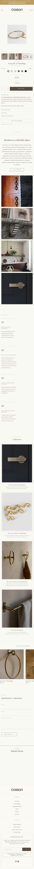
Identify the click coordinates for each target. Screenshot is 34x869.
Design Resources (17, 806)
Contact (17, 811)
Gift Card (17, 814)
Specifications (5, 109)
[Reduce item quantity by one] (2, 89)
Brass (8, 71)
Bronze (19, 71)
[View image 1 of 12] (4, 56)
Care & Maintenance (17, 829)
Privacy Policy (17, 832)
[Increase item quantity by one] (8, 89)
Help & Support (17, 824)
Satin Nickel (12, 71)
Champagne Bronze (22, 71)
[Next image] (32, 51)
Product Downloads (7, 115)
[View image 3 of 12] (19, 56)
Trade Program (17, 803)
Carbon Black (26, 71)
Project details (6, 718)
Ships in (17, 81)
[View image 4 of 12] (26, 56)
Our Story (17, 801)
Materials (4, 112)
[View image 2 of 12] (11, 56)
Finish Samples (17, 169)
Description (4, 94)
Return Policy (17, 827)
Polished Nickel (15, 71)
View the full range (24, 645)
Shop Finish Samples (17, 120)
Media (17, 809)
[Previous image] (2, 51)
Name (3, 704)
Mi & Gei (17, 61)
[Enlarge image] (17, 191)
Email (3, 711)
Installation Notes (7, 124)
